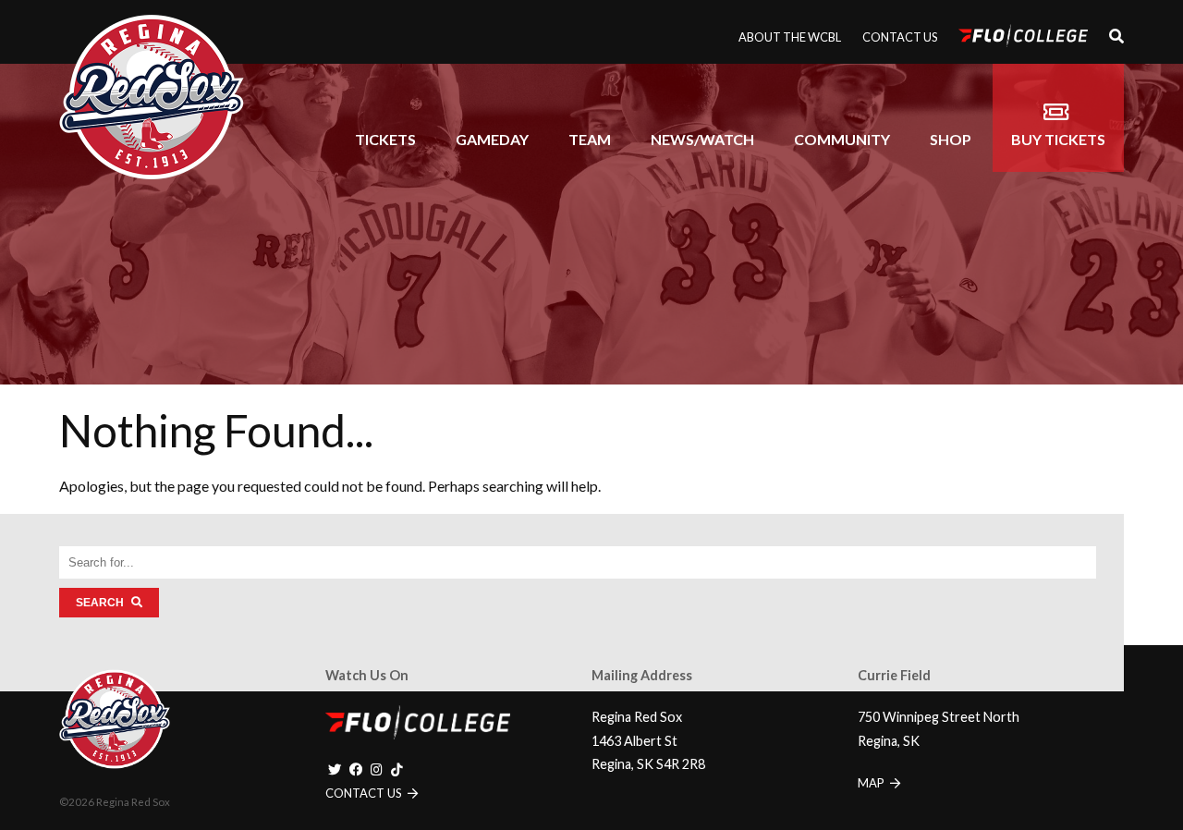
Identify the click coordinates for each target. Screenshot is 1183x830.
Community (842, 139)
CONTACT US (365, 793)
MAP (872, 782)
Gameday (492, 139)
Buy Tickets (1058, 139)
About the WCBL (789, 37)
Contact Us (899, 37)
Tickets (385, 139)
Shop (950, 139)
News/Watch (702, 139)
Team (589, 139)
